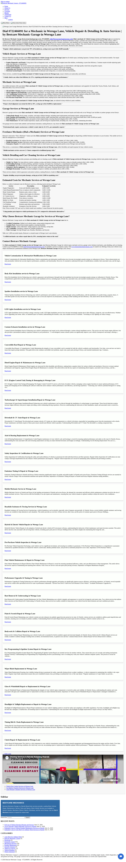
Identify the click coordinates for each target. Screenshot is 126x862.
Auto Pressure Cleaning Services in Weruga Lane (20, 789)
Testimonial (7, 14)
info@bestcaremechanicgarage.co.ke (61, 39)
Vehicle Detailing (9, 850)
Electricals (7, 840)
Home (6, 6)
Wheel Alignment (9, 852)
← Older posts (7, 754)
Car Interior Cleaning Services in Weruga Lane (20, 788)
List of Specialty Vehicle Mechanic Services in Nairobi (20, 826)
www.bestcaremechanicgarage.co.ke (82, 247)
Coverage (7, 11)
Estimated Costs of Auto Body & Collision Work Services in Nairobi (24, 830)
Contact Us (7, 16)
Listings (10, 19)
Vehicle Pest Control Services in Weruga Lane (19, 786)
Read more (8, 264)
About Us (7, 8)
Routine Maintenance (10, 845)
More (6, 18)
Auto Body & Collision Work (13, 837)
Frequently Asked (9, 842)
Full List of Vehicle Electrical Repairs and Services (19, 825)
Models (6, 13)
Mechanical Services (10, 843)
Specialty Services (9, 847)
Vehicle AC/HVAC (10, 848)
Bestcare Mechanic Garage (12, 838)
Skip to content (5, 1)
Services (6, 9)
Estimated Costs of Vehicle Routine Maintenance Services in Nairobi (24, 828)
